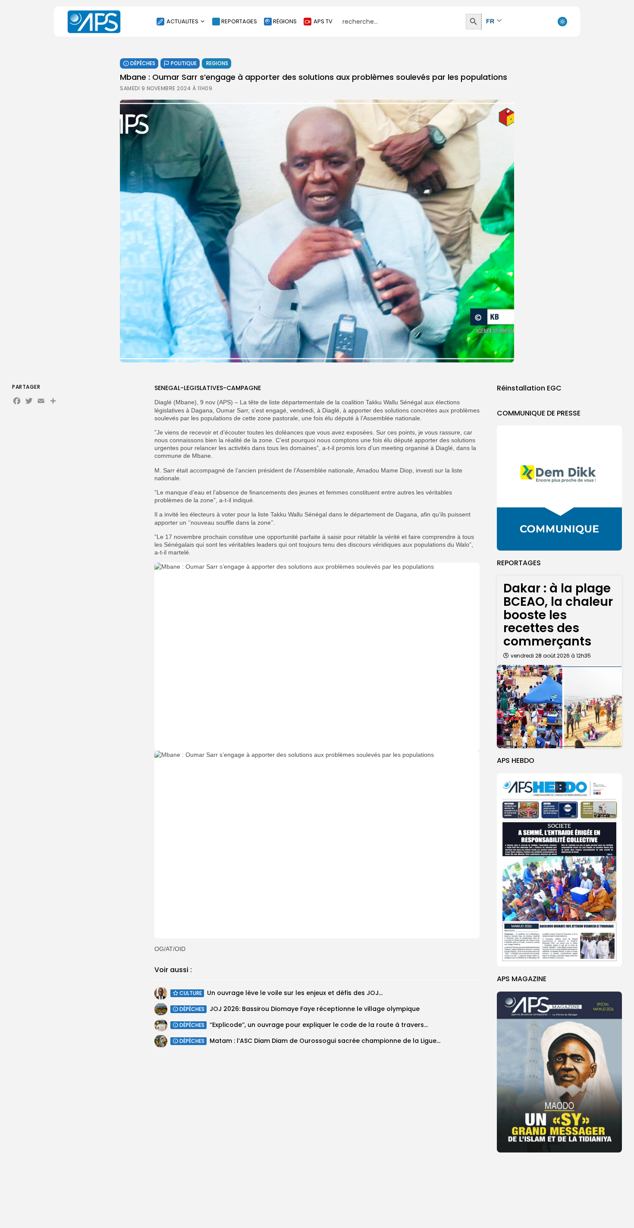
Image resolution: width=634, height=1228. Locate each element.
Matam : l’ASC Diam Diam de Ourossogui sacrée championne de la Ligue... (325, 1040)
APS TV (323, 21)
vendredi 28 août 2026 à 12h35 (551, 655)
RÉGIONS (285, 21)
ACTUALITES (182, 21)
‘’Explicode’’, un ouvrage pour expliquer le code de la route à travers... (319, 1024)
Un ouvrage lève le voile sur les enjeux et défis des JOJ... (295, 993)
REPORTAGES (239, 21)
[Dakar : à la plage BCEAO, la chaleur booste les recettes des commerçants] (559, 706)
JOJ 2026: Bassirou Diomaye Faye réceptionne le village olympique (315, 1008)
